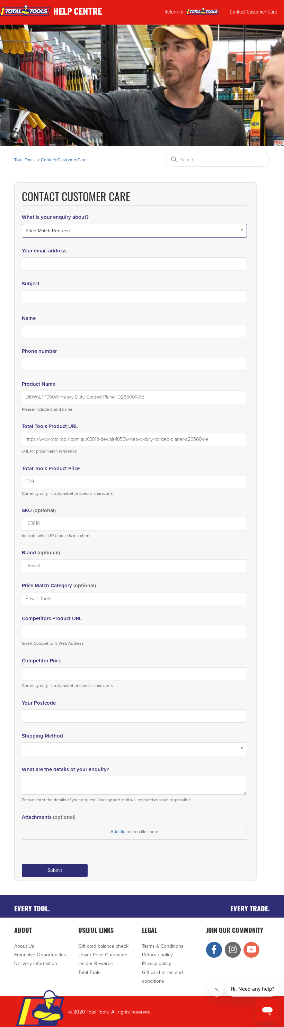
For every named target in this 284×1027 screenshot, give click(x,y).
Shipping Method (42, 736)
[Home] (52, 16)
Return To (175, 12)
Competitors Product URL (52, 618)
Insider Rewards (95, 963)
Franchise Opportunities (40, 955)
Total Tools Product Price (51, 468)
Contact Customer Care (253, 12)
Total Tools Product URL (50, 426)
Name (29, 318)
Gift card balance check (103, 946)
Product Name (38, 384)
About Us (24, 946)
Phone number (39, 351)
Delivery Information (35, 963)
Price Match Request (48, 231)
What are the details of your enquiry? (65, 769)
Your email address (44, 251)
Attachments (49, 817)
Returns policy (157, 955)
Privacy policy (156, 963)
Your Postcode (39, 703)
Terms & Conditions (163, 946)
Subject (30, 283)
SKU (39, 510)
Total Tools (24, 160)
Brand (41, 553)
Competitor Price (41, 661)
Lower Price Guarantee (102, 955)
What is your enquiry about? (55, 217)
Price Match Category (59, 585)
